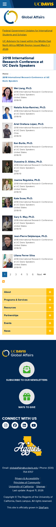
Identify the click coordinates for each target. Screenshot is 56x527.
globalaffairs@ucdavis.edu (24, 468)
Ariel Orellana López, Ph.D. (29, 124)
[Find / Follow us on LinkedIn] (24, 425)
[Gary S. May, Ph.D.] (7, 223)
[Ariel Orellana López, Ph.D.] (7, 130)
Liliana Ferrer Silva (24, 255)
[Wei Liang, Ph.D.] (7, 94)
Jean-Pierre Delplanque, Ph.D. (30, 236)
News (7, 331)
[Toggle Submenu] (50, 292)
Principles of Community (27, 482)
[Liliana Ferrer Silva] (7, 260)
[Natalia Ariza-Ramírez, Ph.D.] (7, 112)
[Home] (10, 17)
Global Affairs (33, 17)
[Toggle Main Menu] (4, 4)
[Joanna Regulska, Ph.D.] (7, 184)
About (7, 292)
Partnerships (11, 315)
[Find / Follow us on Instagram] (5, 425)
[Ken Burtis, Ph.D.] (7, 147)
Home (5, 73)
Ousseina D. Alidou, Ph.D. (28, 161)
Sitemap (40, 486)
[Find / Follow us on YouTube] (33, 425)
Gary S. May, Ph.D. (24, 217)
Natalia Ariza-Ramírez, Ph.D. (30, 107)
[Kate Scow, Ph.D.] (7, 202)
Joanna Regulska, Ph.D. (27, 180)
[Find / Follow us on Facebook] (15, 425)
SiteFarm (43, 507)
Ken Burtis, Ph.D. (23, 143)
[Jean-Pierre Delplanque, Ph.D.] (7, 242)
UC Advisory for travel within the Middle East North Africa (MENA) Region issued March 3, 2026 (26, 45)
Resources (10, 307)
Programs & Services (16, 300)
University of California (21, 486)
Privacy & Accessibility (27, 478)
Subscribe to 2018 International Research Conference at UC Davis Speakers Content (3, 281)
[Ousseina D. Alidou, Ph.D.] (7, 166)
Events (8, 323)
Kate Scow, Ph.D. (23, 198)
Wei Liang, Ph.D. (23, 88)
